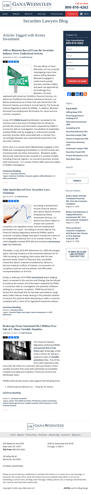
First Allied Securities (23, 401)
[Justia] (81, 94)
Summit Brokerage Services (13, 403)
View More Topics (73, 159)
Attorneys (42, 14)
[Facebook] (69, 94)
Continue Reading (12, 171)
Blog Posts (76, 435)
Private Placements (77, 155)
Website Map (54, 435)
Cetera (11, 401)
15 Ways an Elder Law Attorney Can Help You (77, 254)
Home (5, 14)
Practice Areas (57, 14)
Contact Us (72, 14)
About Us (28, 14)
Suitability (73, 128)
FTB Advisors (37, 401)
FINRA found (20, 120)
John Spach (26, 312)
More (86, 14)
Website (16, 14)
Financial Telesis (15, 312)
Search (77, 180)
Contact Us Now (77, 81)
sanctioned (38, 277)
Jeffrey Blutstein (46, 176)
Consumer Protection (19, 398)
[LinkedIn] (77, 94)
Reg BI (71, 108)
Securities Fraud (75, 152)
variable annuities (31, 403)
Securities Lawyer (76, 135)
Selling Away (74, 112)
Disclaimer (42, 435)
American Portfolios (16, 176)
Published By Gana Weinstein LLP (76, 6)
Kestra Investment (10, 178)
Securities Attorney (18, 174)
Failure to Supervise (77, 138)
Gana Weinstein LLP (26, 488)
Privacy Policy (31, 435)
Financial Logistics (32, 176)
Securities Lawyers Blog (27, 5)
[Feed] (85, 94)
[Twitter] (73, 94)
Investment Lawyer (77, 148)
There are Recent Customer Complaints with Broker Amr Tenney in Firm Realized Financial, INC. (77, 233)
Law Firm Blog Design (76, 488)
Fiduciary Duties (17, 310)
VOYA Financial (44, 403)
